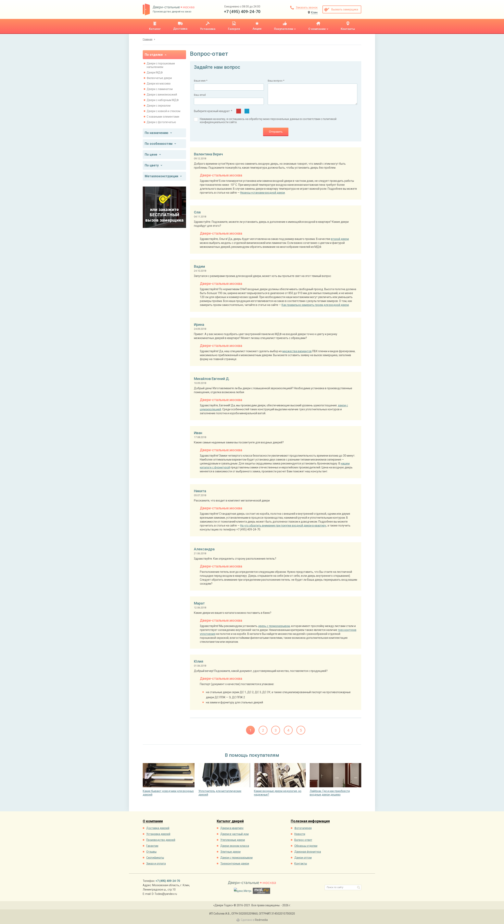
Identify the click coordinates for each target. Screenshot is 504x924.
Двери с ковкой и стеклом (163, 111)
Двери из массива (158, 83)
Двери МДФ (155, 72)
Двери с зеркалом (158, 105)
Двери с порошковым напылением (161, 65)
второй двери (340, 239)
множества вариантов (297, 351)
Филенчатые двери (159, 78)
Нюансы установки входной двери (262, 192)
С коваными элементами (163, 116)
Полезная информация (310, 821)
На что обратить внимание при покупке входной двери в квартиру (283, 525)
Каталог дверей (230, 821)
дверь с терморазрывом (274, 626)
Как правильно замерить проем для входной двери (315, 304)
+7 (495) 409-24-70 (242, 11)
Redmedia (261, 919)
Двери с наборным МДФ (163, 100)
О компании (153, 821)
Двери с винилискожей (162, 94)
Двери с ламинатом (160, 89)
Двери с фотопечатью (161, 122)
